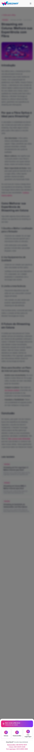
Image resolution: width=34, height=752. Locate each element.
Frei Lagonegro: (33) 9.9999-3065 (17, 749)
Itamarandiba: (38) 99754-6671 (17, 745)
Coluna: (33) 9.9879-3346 (17, 747)
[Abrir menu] (30, 3)
